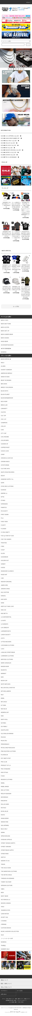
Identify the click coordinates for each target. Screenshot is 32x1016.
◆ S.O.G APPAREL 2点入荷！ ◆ (12, 136)
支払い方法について (10, 998)
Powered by (7, 1012)
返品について (26, 998)
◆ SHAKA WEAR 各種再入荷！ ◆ (13, 138)
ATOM (22, 1002)
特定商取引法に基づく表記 (11, 1000)
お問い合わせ (3, 994)
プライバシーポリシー (21, 1000)
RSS (19, 1002)
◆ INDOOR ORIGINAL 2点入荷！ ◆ (13, 150)
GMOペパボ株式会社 (23, 1007)
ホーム (3, 998)
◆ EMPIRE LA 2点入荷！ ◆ (11, 152)
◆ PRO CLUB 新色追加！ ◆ (11, 157)
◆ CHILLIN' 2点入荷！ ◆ (10, 143)
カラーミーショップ (5, 1007)
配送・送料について (19, 998)
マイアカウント (4, 990)
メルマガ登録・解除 (12, 1002)
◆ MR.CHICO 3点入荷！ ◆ (11, 145)
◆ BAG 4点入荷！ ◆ (9, 147)
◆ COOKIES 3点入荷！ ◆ (10, 154)
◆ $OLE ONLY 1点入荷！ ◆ (11, 140)
